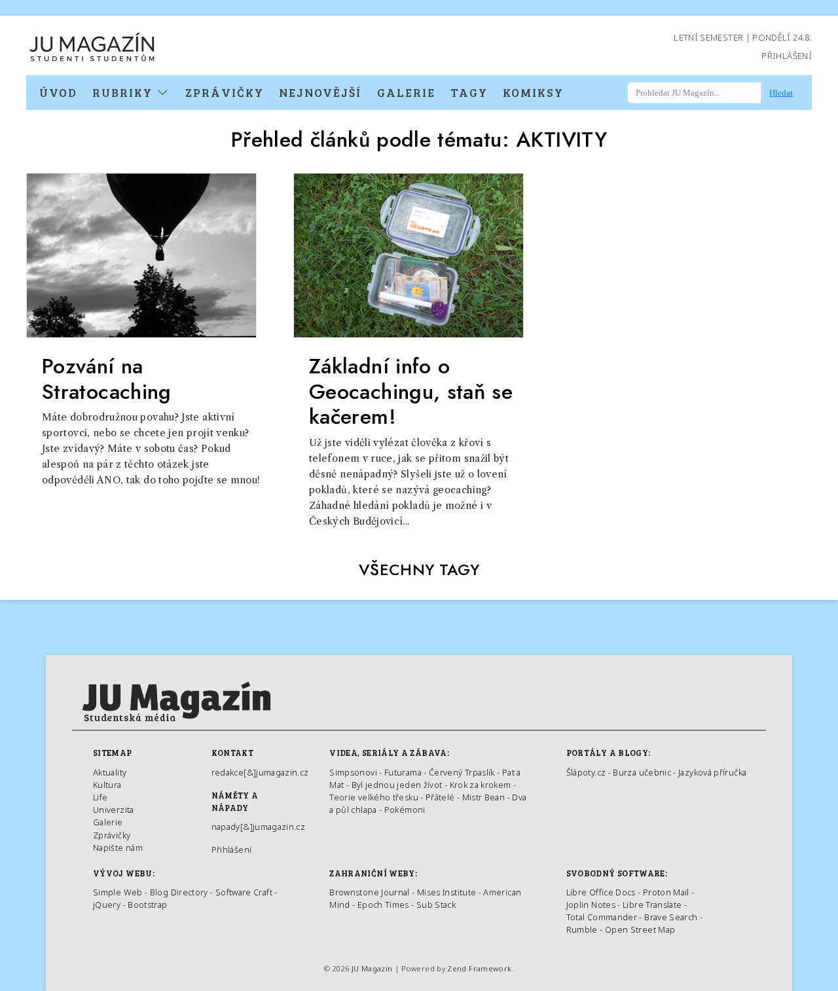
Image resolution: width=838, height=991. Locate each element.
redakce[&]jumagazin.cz (260, 772)
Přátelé (440, 797)
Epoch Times (383, 904)
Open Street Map (640, 929)
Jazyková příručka (712, 772)
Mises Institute (446, 892)
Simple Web (118, 892)
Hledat (781, 93)
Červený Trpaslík (462, 772)
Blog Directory (179, 892)
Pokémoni (405, 809)
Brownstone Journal (369, 892)
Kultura (107, 785)
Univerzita (113, 809)
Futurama (403, 772)
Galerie (406, 92)
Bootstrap (147, 904)
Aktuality (109, 772)
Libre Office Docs (601, 892)
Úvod (58, 92)
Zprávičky (224, 92)
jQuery (106, 904)
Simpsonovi (353, 772)
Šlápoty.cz (586, 772)
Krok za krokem (480, 785)
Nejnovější (320, 92)
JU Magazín (372, 968)
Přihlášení (786, 56)
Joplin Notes (590, 904)
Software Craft (243, 892)
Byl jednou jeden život (397, 785)
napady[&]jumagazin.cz (258, 826)
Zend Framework (479, 968)
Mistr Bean (483, 797)
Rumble (582, 929)
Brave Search (672, 917)
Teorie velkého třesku (373, 797)
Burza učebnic (642, 772)
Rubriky (124, 92)
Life (100, 797)
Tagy (469, 92)
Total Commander (601, 917)
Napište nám (118, 847)
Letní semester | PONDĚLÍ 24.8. (743, 37)
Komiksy (533, 92)
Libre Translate (652, 904)
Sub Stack (436, 904)
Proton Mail (666, 892)
